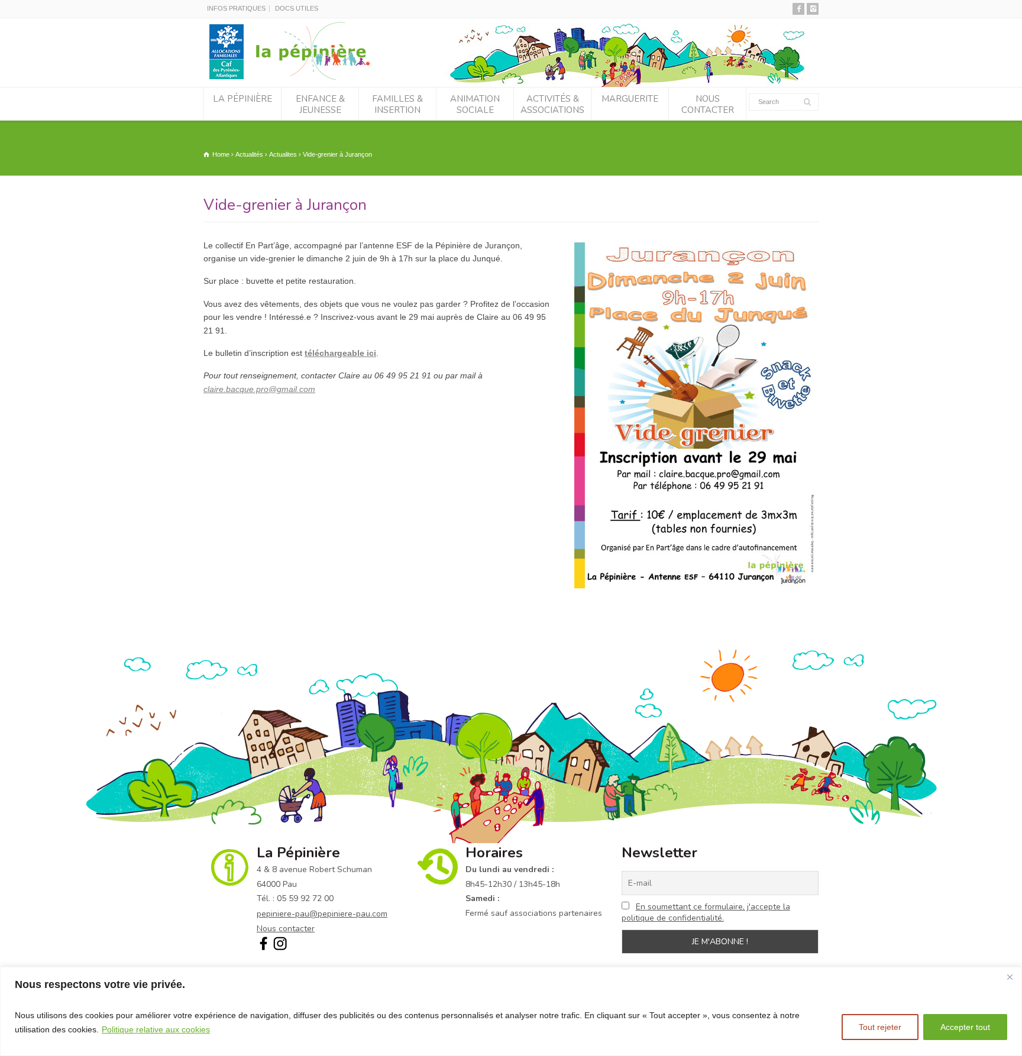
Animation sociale (475, 104)
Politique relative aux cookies (156, 1029)
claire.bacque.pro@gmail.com (259, 389)
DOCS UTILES (296, 8)
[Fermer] (1009, 977)
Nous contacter (707, 104)
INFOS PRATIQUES (236, 8)
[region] (511, 1011)
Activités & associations (552, 104)
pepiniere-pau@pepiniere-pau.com (322, 913)
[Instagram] (813, 9)
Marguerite (629, 99)
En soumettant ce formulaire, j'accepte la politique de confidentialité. (706, 912)
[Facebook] (798, 9)
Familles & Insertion (397, 104)
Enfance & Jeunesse (320, 104)
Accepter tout (965, 1027)
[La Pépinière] (294, 79)
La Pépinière (242, 99)
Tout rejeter (880, 1027)
